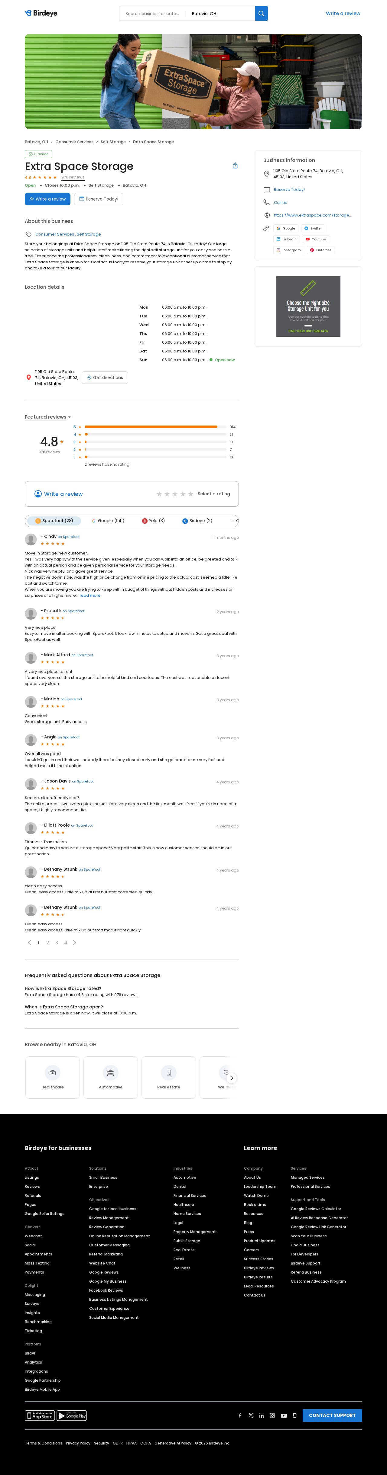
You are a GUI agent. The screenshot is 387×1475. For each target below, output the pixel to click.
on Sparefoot (69, 536)
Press (249, 1231)
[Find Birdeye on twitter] (251, 1415)
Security (101, 1443)
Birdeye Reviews (259, 1268)
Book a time (255, 1204)
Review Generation (107, 1226)
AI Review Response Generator (319, 1217)
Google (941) (111, 521)
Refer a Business (306, 1272)
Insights (32, 1312)
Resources (253, 1213)
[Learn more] (308, 306)
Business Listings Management (118, 1299)
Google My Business (108, 1281)
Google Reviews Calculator (316, 1208)
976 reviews (73, 177)
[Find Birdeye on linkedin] (261, 1415)
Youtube (319, 239)
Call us (280, 202)
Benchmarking (38, 1321)
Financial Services (190, 1195)
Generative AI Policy (172, 1443)
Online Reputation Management (119, 1236)
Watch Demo (256, 1195)
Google (289, 228)
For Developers (304, 1254)
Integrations (36, 1371)
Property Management (195, 1231)
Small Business (103, 1177)
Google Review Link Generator (318, 1226)
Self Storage (113, 142)
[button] (74, 942)
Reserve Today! (102, 199)
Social (30, 1245)
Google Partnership (43, 1380)
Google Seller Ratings (44, 1213)
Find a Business (305, 1245)
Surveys (32, 1303)
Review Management (109, 1217)
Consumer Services (74, 142)
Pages (30, 1204)
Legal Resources (259, 1286)
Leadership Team (260, 1186)
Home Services (187, 1213)
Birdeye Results (258, 1277)
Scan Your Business (309, 1236)
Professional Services (310, 1186)
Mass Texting (37, 1263)
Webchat (33, 1236)
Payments (34, 1272)
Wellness (182, 1268)
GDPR (118, 1443)
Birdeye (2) (201, 521)
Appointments (38, 1254)
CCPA (145, 1443)
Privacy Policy (78, 1443)
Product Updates (259, 1240)
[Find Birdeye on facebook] (240, 1415)
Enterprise (98, 1186)
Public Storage (187, 1240)
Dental (180, 1186)
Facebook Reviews (106, 1290)
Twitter (316, 228)
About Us (252, 1177)
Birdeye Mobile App (42, 1389)
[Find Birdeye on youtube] (284, 1415)
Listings (32, 1177)
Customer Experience (109, 1308)
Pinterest (323, 250)
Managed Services (308, 1177)
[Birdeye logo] (42, 13)
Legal (178, 1222)
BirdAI (30, 1353)
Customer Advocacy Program (318, 1281)
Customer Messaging (109, 1245)
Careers (251, 1249)
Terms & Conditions (43, 1443)
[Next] (231, 1078)
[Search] (261, 13)
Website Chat (102, 1263)
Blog (248, 1222)
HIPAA (131, 1443)
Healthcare (184, 1204)
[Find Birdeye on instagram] (272, 1415)
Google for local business (112, 1208)
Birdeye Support (305, 1263)
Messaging (35, 1294)
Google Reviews (104, 1272)
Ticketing (33, 1330)
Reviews (32, 1186)
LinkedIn (290, 239)
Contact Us (254, 1295)
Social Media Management (114, 1317)
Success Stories (258, 1258)
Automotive (185, 1177)
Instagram (292, 250)
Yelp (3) (157, 521)
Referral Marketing (106, 1254)
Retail (179, 1258)
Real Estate (184, 1249)
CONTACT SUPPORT (332, 1415)
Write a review (343, 13)
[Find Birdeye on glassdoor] (295, 1415)
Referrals (33, 1195)
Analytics (33, 1362)
